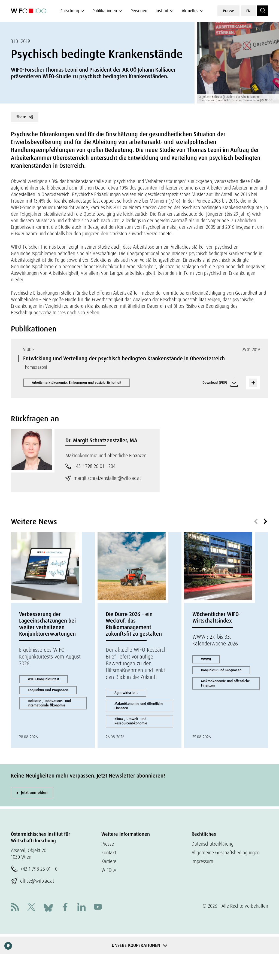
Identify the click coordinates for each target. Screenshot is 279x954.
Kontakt (108, 852)
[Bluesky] (48, 907)
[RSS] (15, 907)
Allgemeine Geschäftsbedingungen (226, 852)
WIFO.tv (108, 870)
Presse (228, 10)
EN (248, 10)
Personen (139, 11)
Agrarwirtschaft (126, 692)
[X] (31, 907)
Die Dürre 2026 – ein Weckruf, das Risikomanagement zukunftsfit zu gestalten (134, 624)
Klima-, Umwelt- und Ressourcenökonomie (130, 721)
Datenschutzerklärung (212, 844)
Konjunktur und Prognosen (48, 690)
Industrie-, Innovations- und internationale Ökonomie (49, 703)
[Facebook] (65, 907)
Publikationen (104, 11)
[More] (253, 382)
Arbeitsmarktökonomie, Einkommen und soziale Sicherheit (76, 382)
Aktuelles (190, 11)
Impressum (202, 861)
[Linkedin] (81, 907)
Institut (162, 11)
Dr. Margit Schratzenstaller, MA (101, 440)
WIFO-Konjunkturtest (43, 679)
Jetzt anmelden (34, 792)
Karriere (108, 861)
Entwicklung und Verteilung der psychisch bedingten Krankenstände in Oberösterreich (124, 358)
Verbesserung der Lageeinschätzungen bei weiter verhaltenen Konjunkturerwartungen (47, 624)
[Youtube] (98, 907)
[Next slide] (265, 522)
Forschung (69, 11)
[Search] (262, 10)
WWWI (206, 659)
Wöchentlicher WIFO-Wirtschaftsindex (216, 617)
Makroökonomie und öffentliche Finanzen (138, 705)
